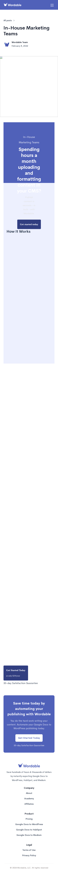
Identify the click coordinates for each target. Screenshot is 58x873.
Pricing (29, 819)
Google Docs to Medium (29, 835)
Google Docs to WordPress (29, 824)
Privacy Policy (29, 855)
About (29, 793)
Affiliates (29, 804)
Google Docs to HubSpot (29, 829)
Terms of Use (29, 850)
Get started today (29, 224)
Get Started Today (15, 673)
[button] (51, 5)
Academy (29, 798)
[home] (12, 5)
